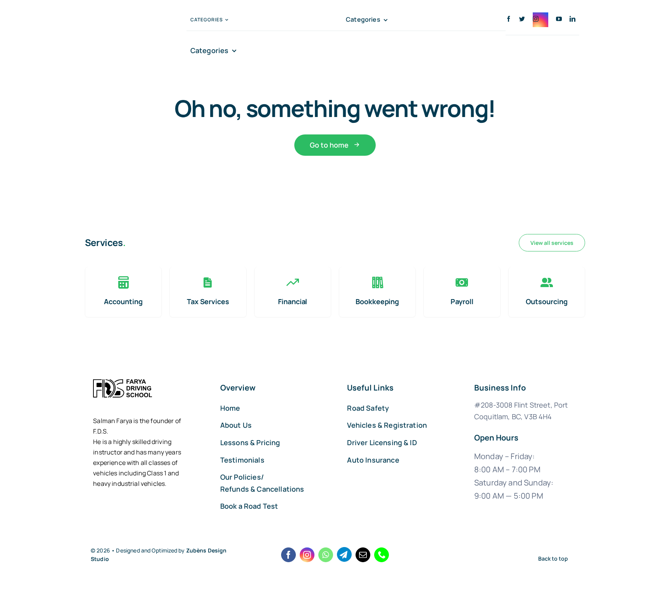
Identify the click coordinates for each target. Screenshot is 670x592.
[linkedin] (572, 19)
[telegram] (344, 554)
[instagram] (540, 19)
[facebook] (508, 19)
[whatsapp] (325, 554)
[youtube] (559, 19)
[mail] (363, 554)
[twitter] (522, 19)
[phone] (381, 554)
